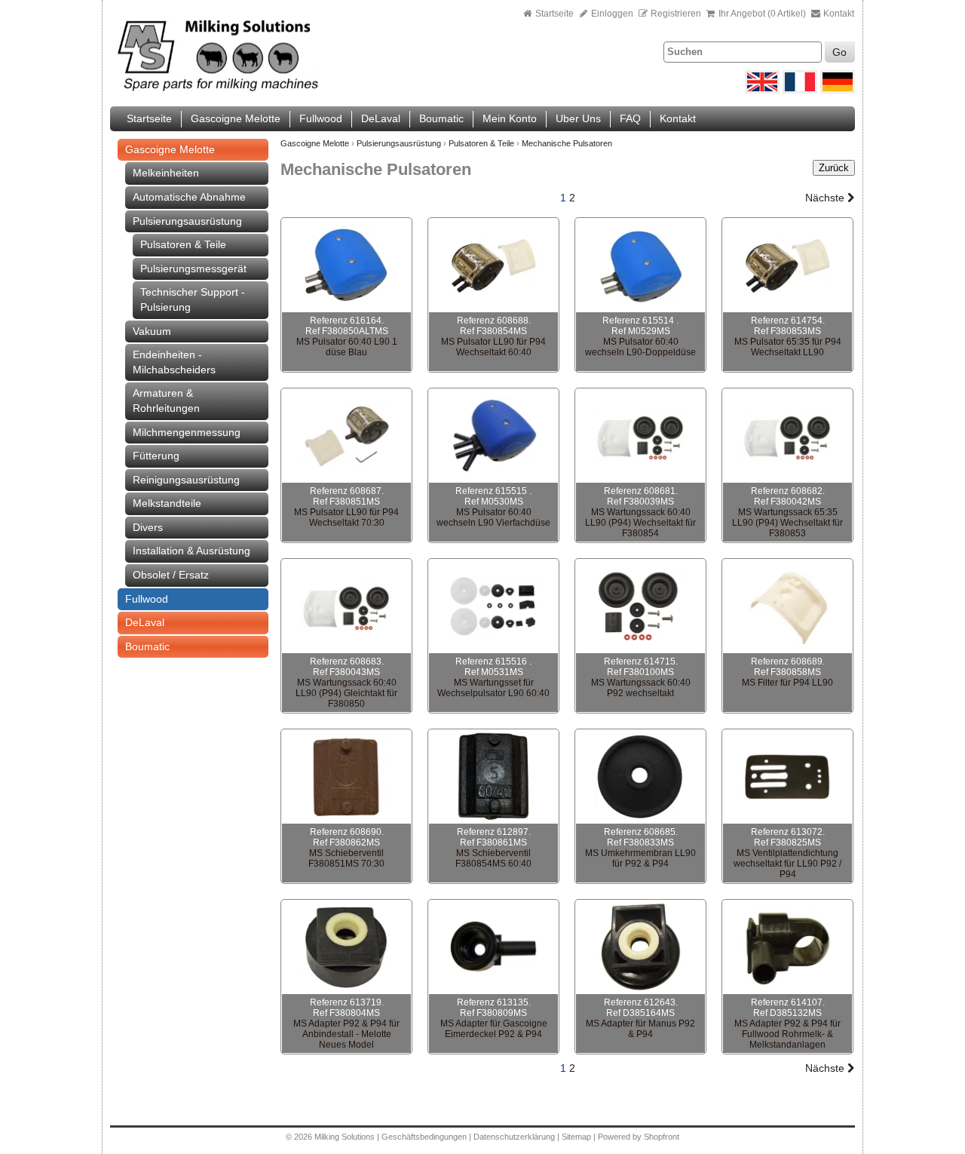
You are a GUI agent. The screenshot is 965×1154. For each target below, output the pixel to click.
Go (839, 52)
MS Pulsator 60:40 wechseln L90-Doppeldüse (640, 347)
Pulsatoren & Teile (183, 244)
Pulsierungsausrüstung (187, 221)
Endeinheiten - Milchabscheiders (174, 362)
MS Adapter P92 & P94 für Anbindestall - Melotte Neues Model (346, 1034)
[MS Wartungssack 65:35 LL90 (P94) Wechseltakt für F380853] (787, 436)
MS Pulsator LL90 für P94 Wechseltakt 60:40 (493, 347)
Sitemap (577, 1136)
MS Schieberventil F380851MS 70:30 (346, 858)
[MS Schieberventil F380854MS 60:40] (493, 777)
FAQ (630, 118)
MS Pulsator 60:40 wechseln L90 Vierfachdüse (493, 517)
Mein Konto (509, 118)
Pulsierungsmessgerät (193, 268)
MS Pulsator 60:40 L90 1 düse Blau (346, 347)
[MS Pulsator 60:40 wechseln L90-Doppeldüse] (640, 265)
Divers (148, 527)
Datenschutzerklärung (514, 1136)
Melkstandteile (167, 503)
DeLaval (380, 118)
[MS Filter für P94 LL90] (787, 606)
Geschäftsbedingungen (424, 1136)
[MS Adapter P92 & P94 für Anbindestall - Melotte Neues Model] (346, 947)
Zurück (834, 167)
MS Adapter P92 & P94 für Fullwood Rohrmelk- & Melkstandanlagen (787, 1034)
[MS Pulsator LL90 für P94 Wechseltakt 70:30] (346, 436)
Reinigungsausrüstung (186, 480)
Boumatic (441, 118)
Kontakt (837, 13)
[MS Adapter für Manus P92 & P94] (640, 947)
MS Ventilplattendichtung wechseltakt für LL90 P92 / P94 (787, 863)
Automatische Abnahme (189, 197)
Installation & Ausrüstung (191, 551)
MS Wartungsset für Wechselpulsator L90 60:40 (493, 687)
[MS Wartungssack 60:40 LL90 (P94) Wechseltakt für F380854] (640, 436)
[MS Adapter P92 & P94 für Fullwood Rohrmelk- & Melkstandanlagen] (787, 947)
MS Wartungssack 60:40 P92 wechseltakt (641, 687)
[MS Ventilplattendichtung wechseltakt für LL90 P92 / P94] (787, 777)
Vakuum (152, 331)
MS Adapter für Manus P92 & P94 (640, 1028)
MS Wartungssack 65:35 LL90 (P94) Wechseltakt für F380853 (787, 523)
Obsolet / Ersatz (171, 575)
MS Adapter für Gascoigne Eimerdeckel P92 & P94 (493, 1028)
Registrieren (675, 13)
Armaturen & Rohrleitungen (166, 400)
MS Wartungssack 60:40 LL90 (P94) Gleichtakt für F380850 (346, 693)
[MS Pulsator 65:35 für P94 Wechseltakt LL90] (787, 265)
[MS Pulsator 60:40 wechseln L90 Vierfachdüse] (493, 436)
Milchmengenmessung (186, 432)
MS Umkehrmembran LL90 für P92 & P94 (640, 858)
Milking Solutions (345, 1136)
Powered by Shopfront (638, 1136)
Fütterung (156, 456)
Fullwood (320, 118)
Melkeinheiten (166, 173)
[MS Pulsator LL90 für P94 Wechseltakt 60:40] (493, 265)
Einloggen (611, 13)
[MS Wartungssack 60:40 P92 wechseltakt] (640, 606)
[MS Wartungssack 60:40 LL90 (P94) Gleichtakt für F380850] (346, 606)
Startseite (554, 13)
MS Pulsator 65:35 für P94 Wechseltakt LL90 (787, 347)
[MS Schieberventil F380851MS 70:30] (346, 777)
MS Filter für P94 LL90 (787, 682)
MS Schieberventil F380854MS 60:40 (493, 858)
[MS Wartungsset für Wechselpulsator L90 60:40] (493, 606)
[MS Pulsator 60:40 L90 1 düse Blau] (346, 265)
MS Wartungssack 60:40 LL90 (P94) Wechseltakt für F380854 (640, 523)
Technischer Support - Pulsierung (192, 299)
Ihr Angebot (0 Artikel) (762, 13)
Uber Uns (578, 118)
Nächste (826, 198)
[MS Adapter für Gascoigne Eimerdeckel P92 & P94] (493, 947)
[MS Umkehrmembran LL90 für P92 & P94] (640, 777)
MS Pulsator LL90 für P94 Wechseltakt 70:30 (346, 517)
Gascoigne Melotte (235, 118)
